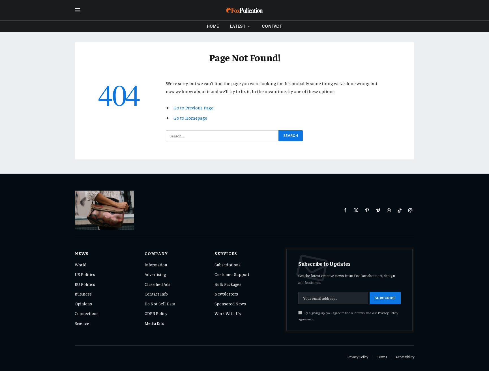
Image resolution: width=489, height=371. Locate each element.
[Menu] (77, 10)
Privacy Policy (388, 312)
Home (213, 26)
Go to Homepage (190, 118)
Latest (238, 26)
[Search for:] (222, 135)
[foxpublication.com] (244, 10)
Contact (272, 26)
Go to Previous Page (193, 108)
